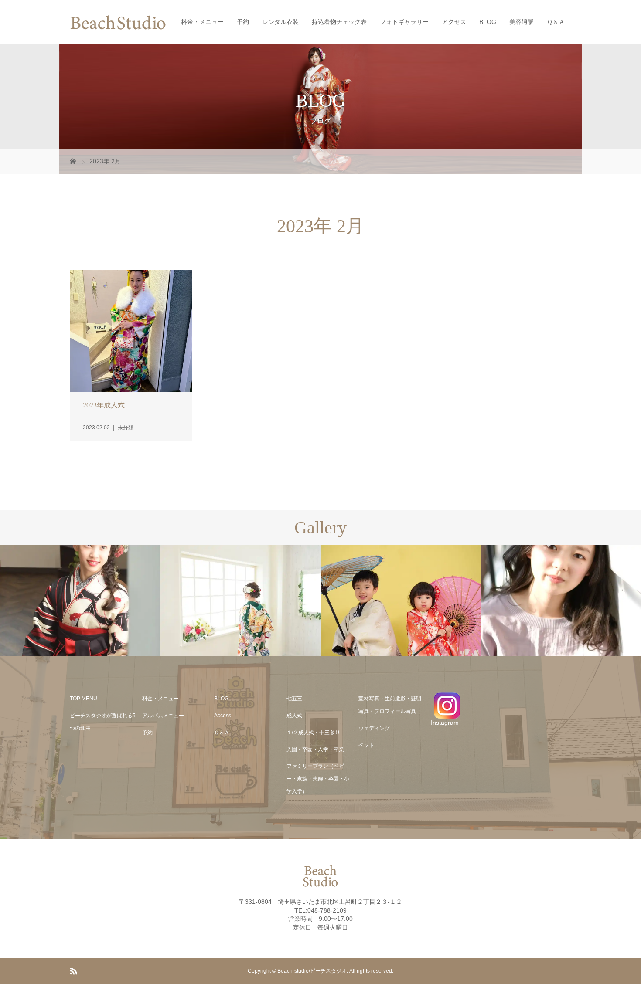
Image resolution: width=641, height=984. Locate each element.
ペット (366, 745)
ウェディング (374, 728)
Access (222, 716)
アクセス (454, 21)
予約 (243, 21)
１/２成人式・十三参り (313, 733)
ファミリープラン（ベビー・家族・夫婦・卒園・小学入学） (317, 778)
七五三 (294, 699)
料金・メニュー (202, 21)
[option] (80, 600)
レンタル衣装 (280, 21)
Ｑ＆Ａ (556, 21)
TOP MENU (83, 699)
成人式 (294, 716)
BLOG (487, 21)
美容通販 (521, 21)
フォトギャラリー (404, 21)
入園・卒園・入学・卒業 (315, 749)
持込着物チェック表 (339, 21)
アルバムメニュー (163, 716)
